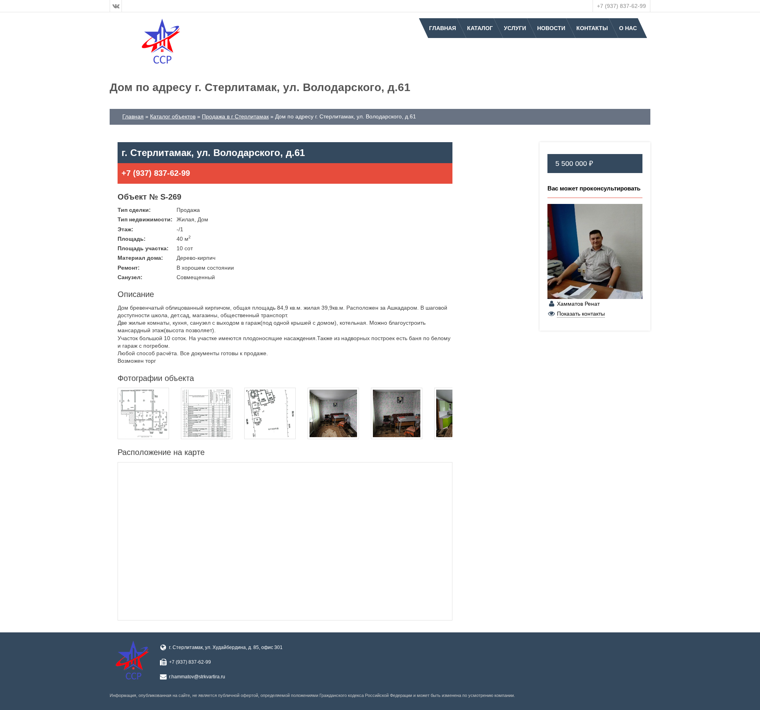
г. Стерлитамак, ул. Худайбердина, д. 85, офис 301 (226, 647)
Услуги (515, 28)
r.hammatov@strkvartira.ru (197, 677)
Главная (442, 28)
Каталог (480, 28)
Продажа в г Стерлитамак (235, 116)
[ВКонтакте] (116, 6)
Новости (551, 28)
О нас (628, 28)
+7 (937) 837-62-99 (621, 6)
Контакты (592, 28)
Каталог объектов (173, 116)
